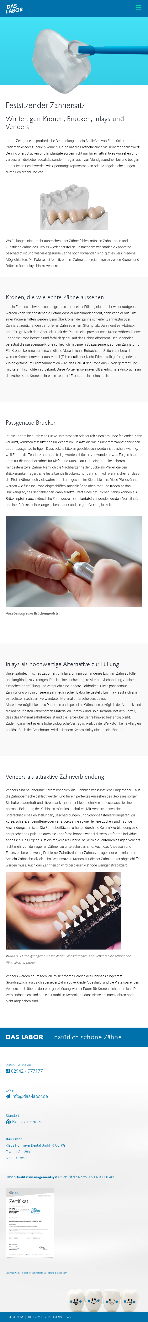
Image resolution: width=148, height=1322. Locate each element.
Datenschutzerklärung (45, 1317)
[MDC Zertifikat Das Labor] (30, 1189)
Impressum (15, 1317)
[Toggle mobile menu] (139, 7)
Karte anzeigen (26, 1121)
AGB (69, 1317)
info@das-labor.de (29, 1096)
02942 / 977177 (26, 1071)
